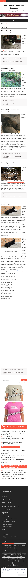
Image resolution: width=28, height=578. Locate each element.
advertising (5, 545)
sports (14, 563)
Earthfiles (5, 508)
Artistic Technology (20, 1)
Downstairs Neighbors (7, 68)
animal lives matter (11, 372)
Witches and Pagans (7, 526)
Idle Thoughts (21, 58)
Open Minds (5, 534)
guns (10, 554)
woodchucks (5, 104)
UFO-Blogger (6, 537)
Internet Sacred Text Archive (9, 521)
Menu (14, 21)
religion (16, 560)
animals (5, 61)
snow (21, 61)
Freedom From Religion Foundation (10, 518)
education (5, 552)
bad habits (23, 545)
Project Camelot (6, 498)
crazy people (5, 550)
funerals (19, 552)
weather (7, 62)
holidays (19, 554)
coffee (16, 547)
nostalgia (9, 558)
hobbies (14, 554)
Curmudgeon (12, 70)
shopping (21, 560)
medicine (19, 556)
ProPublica (16, 447)
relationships (5, 157)
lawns (21, 103)
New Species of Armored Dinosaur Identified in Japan (14, 478)
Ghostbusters (15, 156)
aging (10, 545)
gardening (15, 103)
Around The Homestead (9, 58)
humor (19, 103)
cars (4, 547)
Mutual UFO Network (7, 533)
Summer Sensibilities (7, 202)
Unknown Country (7, 509)
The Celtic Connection (7, 524)
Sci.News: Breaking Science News (10, 467)
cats (9, 61)
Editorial (16, 58)
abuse (5, 372)
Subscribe (24, 380)
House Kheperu (6, 519)
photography (19, 558)
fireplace (14, 61)
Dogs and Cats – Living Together (10, 109)
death (11, 550)
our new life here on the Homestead (15, 182)
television (16, 565)
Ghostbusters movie (5, 133)
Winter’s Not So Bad (6, 31)
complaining (4, 50)
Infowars (5, 496)
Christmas (12, 547)
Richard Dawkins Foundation (9, 523)
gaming (17, 61)
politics (4, 560)
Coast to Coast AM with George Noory (11, 506)
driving (19, 550)
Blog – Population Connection (10, 428)
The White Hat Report (7, 499)
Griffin (12, 32)
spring (4, 62)
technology (10, 565)
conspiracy (22, 547)
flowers (14, 552)
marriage (13, 556)
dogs (11, 61)
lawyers (8, 556)
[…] (20, 54)
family (11, 103)
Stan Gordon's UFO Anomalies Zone (10, 536)
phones (13, 558)
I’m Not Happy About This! (8, 163)
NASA (23, 556)
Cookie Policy (24, 572)
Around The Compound (9, 369)
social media (9, 563)
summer (5, 373)
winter (11, 62)
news (4, 558)
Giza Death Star (6, 494)
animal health (7, 196)
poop (19, 156)
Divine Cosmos (6, 516)
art (18, 545)
